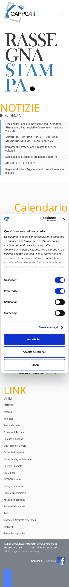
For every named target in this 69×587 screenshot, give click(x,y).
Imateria (8, 412)
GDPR (7, 551)
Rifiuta (34, 364)
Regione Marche (12, 425)
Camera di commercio (15, 493)
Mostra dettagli (48, 327)
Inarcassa (8, 418)
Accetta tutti (34, 339)
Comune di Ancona (13, 439)
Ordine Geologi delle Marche (18, 459)
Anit (6, 513)
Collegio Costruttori (14, 486)
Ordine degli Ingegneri (14, 452)
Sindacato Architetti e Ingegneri (20, 520)
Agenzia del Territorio (14, 499)
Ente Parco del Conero (15, 445)
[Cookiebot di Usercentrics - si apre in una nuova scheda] (42, 218)
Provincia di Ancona (14, 432)
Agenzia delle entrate (14, 506)
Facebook (51, 561)
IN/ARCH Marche (12, 479)
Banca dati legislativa (14, 533)
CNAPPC (8, 405)
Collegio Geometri (13, 466)
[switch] (60, 291)
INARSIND (9, 526)
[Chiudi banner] (63, 218)
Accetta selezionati (34, 351)
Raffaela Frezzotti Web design (26, 551)
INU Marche (9, 472)
